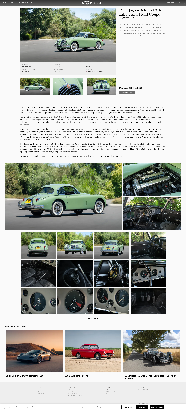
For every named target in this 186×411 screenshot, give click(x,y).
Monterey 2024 (126, 87)
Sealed (13, 3)
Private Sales (23, 3)
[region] (93, 407)
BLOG (107, 393)
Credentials (109, 389)
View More (92, 318)
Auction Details (127, 92)
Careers (70, 391)
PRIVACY (141, 387)
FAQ (69, 389)
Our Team (40, 391)
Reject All (142, 407)
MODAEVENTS (72, 393)
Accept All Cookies (157, 407)
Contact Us (41, 393)
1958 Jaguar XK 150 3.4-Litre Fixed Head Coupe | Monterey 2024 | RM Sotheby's (93, 2)
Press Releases (110, 391)
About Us (40, 389)
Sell (32, 3)
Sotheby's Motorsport (74, 395)
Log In (178, 3)
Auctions (5, 3)
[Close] (183, 407)
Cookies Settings (143, 389)
